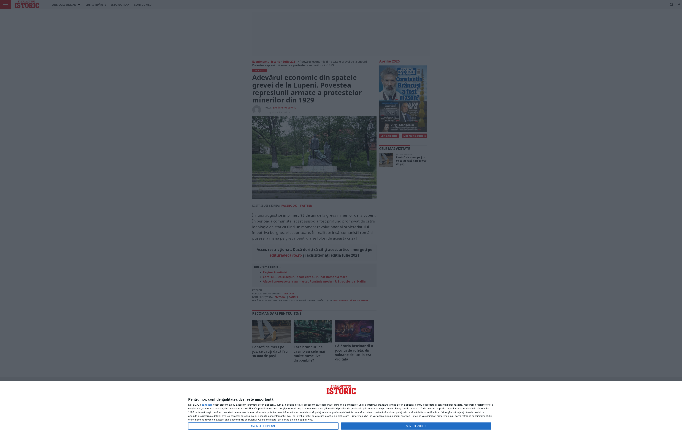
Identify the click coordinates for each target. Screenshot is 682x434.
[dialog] (341, 407)
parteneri (207, 404)
